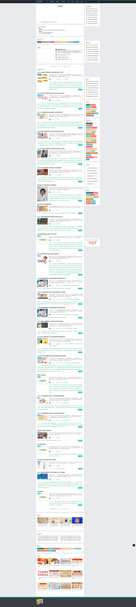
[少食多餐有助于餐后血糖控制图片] (42, 208)
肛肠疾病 (58, 267)
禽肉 (80, 386)
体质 (62, 125)
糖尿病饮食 (43, 350)
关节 (77, 503)
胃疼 (67, 141)
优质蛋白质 (61, 272)
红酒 (54, 162)
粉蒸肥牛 (71, 328)
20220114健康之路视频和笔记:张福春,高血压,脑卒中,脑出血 (50, 216)
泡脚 (72, 1)
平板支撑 (51, 369)
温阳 (54, 200)
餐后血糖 (38, 352)
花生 (52, 388)
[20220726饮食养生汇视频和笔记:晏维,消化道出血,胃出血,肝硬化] (42, 97)
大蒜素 (64, 267)
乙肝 (54, 158)
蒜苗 (79, 388)
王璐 (54, 350)
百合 (74, 242)
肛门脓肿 (62, 269)
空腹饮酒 (45, 162)
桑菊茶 (93, 150)
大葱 (76, 269)
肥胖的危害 (47, 303)
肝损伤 (76, 158)
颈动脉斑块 (42, 485)
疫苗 (46, 160)
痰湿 (69, 424)
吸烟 (66, 103)
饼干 (59, 106)
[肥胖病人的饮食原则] (42, 381)
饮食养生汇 (39, 74)
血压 (53, 122)
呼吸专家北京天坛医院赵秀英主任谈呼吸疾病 (46, 185)
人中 (79, 106)
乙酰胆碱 (60, 246)
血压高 (51, 230)
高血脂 (48, 158)
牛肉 (66, 158)
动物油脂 (64, 390)
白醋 (45, 179)
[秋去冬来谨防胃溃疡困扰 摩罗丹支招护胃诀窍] (42, 240)
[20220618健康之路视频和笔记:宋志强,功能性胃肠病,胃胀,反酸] (42, 135)
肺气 (82, 87)
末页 (68, 66)
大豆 (61, 384)
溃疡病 (67, 242)
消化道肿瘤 (79, 104)
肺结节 (52, 200)
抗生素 (77, 501)
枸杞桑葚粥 (94, 136)
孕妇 (39, 104)
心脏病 (48, 226)
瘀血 (61, 426)
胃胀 (68, 141)
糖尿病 (46, 122)
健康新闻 (58, 192)
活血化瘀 (56, 196)
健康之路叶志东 (42, 487)
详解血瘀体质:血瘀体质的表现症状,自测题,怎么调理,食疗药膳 (98, 17)
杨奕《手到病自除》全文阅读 (65, 54)
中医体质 (77, 1)
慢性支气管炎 (61, 82)
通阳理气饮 (88, 138)
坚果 (57, 125)
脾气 (52, 160)
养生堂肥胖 (77, 343)
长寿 (62, 423)
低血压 (45, 226)
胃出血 (42, 104)
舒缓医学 (93, 203)
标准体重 (50, 177)
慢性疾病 (75, 348)
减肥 (42, 122)
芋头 (75, 106)
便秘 (58, 263)
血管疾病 (64, 103)
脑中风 (76, 226)
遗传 (79, 367)
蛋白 (53, 89)
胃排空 (38, 181)
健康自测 (59, 57)
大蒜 (59, 265)
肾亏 (67, 423)
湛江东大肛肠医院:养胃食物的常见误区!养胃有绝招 (48, 253)
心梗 (48, 104)
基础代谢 (51, 85)
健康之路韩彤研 (71, 548)
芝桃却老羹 (88, 131)
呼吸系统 (50, 198)
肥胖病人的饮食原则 (41, 375)
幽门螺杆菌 (56, 104)
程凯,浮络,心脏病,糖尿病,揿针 (93, 85)
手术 (67, 454)
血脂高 (68, 367)
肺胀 (59, 196)
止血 (74, 196)
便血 (55, 267)
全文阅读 (80, 89)
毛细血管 (75, 454)
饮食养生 (55, 82)
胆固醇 (56, 348)
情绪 (56, 144)
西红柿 (57, 160)
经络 (78, 424)
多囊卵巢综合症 (73, 122)
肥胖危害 (41, 369)
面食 (74, 269)
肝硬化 (48, 103)
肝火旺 (43, 424)
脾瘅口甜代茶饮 (93, 142)
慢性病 (50, 228)
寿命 (63, 407)
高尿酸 (40, 127)
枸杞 (46, 177)
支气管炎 (73, 82)
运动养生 (93, 111)
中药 (48, 143)
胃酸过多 (78, 244)
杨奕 (59, 54)
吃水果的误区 (67, 328)
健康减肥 (65, 285)
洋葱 (48, 177)
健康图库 (59, 59)
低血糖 (63, 177)
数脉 (57, 228)
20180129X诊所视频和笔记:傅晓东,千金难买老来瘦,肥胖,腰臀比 (50, 395)
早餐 (38, 350)
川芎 (63, 242)
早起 (75, 248)
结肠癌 (59, 104)
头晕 (66, 226)
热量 (68, 87)
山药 (72, 267)
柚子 (78, 331)
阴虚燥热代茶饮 (89, 144)
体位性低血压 (69, 228)
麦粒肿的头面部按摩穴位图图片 (92, 170)
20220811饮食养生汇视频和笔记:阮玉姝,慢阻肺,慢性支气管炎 (50, 72)
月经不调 (54, 405)
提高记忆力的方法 (89, 192)
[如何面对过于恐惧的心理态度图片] (42, 435)
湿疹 (75, 263)
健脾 (57, 331)
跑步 (68, 125)
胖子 (50, 303)
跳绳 (57, 122)
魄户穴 (76, 423)
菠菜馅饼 (95, 192)
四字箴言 (53, 440)
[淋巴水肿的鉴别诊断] (42, 450)
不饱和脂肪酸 (79, 384)
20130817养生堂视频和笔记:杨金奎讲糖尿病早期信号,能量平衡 (53, 30)
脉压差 (68, 230)
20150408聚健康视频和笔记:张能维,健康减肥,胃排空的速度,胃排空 (51, 307)
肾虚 (51, 423)
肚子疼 (74, 141)
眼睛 (61, 424)
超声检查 (55, 485)
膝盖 (43, 179)
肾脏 (55, 228)
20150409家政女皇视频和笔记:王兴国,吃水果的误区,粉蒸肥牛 (50, 321)
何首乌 (58, 158)
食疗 (86, 1)
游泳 (51, 407)
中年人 (69, 106)
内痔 (65, 269)
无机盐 (77, 388)
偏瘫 (54, 482)
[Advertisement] (60, 14)
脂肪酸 (55, 274)
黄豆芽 (67, 388)
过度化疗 (50, 440)
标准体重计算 (72, 369)
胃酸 (53, 104)
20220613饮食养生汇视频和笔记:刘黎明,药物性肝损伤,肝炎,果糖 (51, 148)
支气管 (77, 85)
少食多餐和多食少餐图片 (46, 33)
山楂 (67, 263)
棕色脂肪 (73, 299)
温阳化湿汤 (95, 148)
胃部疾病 (66, 248)
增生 (50, 248)
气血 (42, 426)
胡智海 (51, 426)
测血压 (64, 230)
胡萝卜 (73, 386)
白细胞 (53, 503)
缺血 (61, 230)
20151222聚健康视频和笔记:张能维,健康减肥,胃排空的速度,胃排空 (51, 278)
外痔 (67, 269)
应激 (47, 141)
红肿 (57, 503)
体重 (77, 125)
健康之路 (57, 1)
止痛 (51, 265)
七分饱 (55, 272)
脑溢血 (67, 405)
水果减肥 (64, 162)
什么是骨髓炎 (40, 491)
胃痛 (64, 263)
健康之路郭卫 (56, 548)
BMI (72, 177)
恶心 (63, 244)
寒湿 (41, 179)
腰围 (60, 125)
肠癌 (50, 103)
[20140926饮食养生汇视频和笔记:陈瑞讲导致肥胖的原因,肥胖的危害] (42, 360)
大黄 (61, 158)
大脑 (64, 143)
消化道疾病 (74, 143)
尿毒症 (64, 226)
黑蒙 (73, 485)
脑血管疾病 (66, 104)
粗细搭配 (63, 198)
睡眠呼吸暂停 (59, 367)
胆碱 (63, 246)
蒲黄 (78, 242)
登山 (71, 125)
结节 (56, 200)
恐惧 (60, 440)
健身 (73, 125)
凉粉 (73, 106)
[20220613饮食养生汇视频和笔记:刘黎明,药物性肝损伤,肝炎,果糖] (42, 153)
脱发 (53, 423)
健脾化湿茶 (77, 285)
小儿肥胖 (45, 367)
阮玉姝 (57, 89)
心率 (43, 407)
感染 (78, 106)
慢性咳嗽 (53, 424)
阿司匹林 (62, 104)
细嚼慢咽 (78, 143)
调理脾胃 (59, 424)
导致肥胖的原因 (67, 369)
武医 (77, 177)
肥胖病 (59, 384)
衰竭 (64, 87)
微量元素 (38, 162)
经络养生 (88, 115)
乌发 (43, 160)
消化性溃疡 (70, 103)
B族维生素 (51, 162)
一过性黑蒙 (63, 485)
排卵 (59, 125)
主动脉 (38, 487)
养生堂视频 (52, 1)
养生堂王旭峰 (51, 345)
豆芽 (71, 386)
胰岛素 (77, 122)
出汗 (45, 143)
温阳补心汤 (94, 138)
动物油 (62, 386)
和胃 (50, 108)
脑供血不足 (71, 482)
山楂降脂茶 (88, 155)
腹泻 (54, 242)
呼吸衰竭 (69, 82)
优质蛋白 (45, 125)
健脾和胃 (70, 331)
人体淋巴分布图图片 (65, 59)
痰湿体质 (65, 420)
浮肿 (47, 424)
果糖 (73, 162)
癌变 (80, 501)
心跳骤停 (93, 201)
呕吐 (65, 244)
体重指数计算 (79, 369)
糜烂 (78, 269)
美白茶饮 (93, 131)
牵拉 (38, 426)
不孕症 (59, 122)
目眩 (78, 226)
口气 (65, 288)
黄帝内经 (60, 468)
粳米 (63, 468)
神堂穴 (78, 423)
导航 (47, 1)
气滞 (73, 407)
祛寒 (42, 181)
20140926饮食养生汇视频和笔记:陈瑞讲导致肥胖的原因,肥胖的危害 (51, 355)
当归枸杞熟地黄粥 (89, 157)
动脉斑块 (51, 485)
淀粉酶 (72, 272)
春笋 (71, 106)
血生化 (64, 424)
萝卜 (58, 179)
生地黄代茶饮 (88, 148)
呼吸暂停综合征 (45, 371)
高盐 (65, 272)
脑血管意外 (56, 303)
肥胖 (44, 122)
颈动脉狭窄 (62, 482)
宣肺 (61, 196)
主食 (62, 122)
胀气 (55, 331)
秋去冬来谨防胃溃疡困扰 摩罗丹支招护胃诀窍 (47, 234)
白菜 (69, 388)
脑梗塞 (58, 482)
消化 (66, 87)
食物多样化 (69, 198)
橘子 (71, 388)
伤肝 (77, 162)
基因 (76, 369)
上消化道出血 (74, 103)
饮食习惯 (76, 367)
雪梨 (58, 390)
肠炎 (49, 104)
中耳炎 (72, 501)
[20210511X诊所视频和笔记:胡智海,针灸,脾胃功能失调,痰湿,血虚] (42, 417)
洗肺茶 (68, 420)
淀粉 (39, 106)
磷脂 (81, 162)
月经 (73, 405)
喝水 (66, 143)
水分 (55, 269)
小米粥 (58, 82)
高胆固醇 (69, 348)
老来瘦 (79, 407)
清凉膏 (87, 142)
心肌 (45, 230)
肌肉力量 (50, 89)
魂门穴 (81, 423)
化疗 (44, 440)
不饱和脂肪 (55, 390)
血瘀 (65, 405)
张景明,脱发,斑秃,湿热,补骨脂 (93, 96)
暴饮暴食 (53, 248)
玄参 (71, 242)
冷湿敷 (97, 194)
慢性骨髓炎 (63, 501)
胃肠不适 (38, 143)
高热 (64, 503)
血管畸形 (47, 108)
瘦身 (44, 288)
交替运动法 (88, 203)
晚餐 (43, 125)
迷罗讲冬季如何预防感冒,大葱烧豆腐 (93, 181)
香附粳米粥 (88, 136)
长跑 (69, 125)
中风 (68, 226)
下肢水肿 (71, 454)
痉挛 (69, 265)
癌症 (42, 440)
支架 (80, 485)
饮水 (39, 144)
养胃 (61, 244)
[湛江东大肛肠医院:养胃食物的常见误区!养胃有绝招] (42, 259)
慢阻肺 (67, 79)
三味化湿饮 (88, 140)
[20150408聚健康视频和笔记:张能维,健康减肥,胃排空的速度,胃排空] (42, 313)
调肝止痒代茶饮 (89, 146)
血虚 (63, 423)
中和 (63, 248)
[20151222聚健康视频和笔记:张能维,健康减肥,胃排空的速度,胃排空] (42, 283)
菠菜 (64, 158)
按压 (49, 485)
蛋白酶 (79, 246)
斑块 (46, 228)
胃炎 (55, 265)
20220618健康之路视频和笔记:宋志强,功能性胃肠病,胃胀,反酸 (50, 131)
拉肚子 (50, 141)
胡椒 (56, 179)
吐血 (42, 106)
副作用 (71, 104)
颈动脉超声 (69, 485)
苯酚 (64, 179)
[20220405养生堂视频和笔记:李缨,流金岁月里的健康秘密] (42, 172)
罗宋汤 (49, 371)
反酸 (46, 141)
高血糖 (69, 423)
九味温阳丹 (88, 111)
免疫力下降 (75, 246)
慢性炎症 (59, 269)
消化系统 (56, 106)
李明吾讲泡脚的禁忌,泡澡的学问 (92, 178)
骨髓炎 (59, 501)
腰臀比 (49, 367)
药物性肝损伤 (60, 160)
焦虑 (61, 141)
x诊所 (68, 1)
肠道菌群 (58, 143)
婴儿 (62, 158)
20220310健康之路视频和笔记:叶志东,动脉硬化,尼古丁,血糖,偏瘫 (51, 472)
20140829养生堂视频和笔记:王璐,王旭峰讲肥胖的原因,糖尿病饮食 (51, 336)
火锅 (70, 246)
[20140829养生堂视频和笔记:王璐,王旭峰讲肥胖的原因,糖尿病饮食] (42, 341)
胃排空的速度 (72, 285)
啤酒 (56, 162)
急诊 (54, 106)
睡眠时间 (69, 162)
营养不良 (59, 177)
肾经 (61, 331)
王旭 (63, 348)
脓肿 (68, 267)
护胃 (71, 179)
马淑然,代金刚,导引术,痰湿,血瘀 (93, 94)
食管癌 (54, 103)
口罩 (55, 198)
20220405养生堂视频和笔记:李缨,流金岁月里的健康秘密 (49, 167)
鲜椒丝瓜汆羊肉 (40, 548)
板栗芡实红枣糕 (89, 125)
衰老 (47, 482)
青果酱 (95, 157)
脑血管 (56, 230)
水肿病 (78, 454)
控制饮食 (73, 367)
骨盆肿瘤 (51, 548)
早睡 (74, 248)
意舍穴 (38, 424)
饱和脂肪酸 (78, 386)
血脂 (48, 125)
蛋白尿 (40, 228)
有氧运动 (80, 122)
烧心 (82, 141)
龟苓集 (92, 115)
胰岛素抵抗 (68, 122)
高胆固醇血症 (59, 348)
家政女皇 (38, 323)
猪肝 (44, 127)
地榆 (55, 250)
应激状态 (42, 143)
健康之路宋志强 (63, 144)
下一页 (65, 66)
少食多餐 (54, 85)
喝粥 (53, 272)
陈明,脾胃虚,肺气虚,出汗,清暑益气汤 (94, 83)
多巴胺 (50, 143)
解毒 (66, 160)
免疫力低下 (55, 367)
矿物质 (60, 386)
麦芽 (60, 265)
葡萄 (62, 503)
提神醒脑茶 (94, 140)
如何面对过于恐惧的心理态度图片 (44, 430)
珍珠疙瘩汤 (65, 548)
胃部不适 (50, 250)
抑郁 (59, 141)
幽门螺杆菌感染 (65, 106)
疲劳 (76, 141)
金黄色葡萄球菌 (73, 503)
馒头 (49, 272)
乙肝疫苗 (72, 160)
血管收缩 (50, 246)
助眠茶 (87, 194)
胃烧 (55, 246)
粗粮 (63, 122)
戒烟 (75, 82)
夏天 (62, 87)
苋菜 (59, 162)
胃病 (71, 263)
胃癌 (52, 103)
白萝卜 (47, 179)
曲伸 (58, 303)
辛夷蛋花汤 (88, 150)
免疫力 (81, 244)
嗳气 (76, 244)
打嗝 (63, 141)
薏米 (72, 269)
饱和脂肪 (51, 390)
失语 (77, 482)
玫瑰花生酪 (95, 127)
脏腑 (56, 198)
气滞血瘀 (79, 405)
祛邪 (53, 196)
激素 (40, 367)
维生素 (50, 160)
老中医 (72, 196)
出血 (69, 104)
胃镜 (78, 141)
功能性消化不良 (54, 141)
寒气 (56, 248)
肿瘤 (56, 103)
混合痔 (69, 269)
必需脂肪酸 (74, 265)
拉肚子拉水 (64, 49)
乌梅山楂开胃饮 (94, 153)
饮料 (57, 85)
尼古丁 (47, 485)
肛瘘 (78, 263)
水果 (72, 162)
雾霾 (63, 196)
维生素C (74, 177)
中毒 (54, 160)
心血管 (81, 365)
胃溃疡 (80, 242)
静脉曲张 (45, 104)
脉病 (65, 485)
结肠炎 (74, 104)
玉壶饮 (87, 159)
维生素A (40, 160)
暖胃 (68, 272)
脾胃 (54, 244)
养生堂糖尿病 (72, 343)
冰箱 (56, 269)
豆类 (50, 388)
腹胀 (65, 242)
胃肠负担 (52, 144)
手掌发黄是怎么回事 (65, 57)
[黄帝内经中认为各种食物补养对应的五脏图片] (42, 465)
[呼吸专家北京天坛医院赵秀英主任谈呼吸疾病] (42, 193)
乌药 (76, 242)
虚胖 (63, 367)
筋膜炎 (81, 179)
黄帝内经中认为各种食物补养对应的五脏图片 (46, 459)
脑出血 (61, 226)
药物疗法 (65, 228)
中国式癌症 (58, 440)
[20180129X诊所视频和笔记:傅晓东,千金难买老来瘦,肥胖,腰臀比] (42, 400)
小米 (68, 331)
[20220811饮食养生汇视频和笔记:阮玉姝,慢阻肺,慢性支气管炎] (42, 78)
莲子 (57, 265)
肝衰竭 (78, 158)
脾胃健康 (66, 424)
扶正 (51, 196)
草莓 (80, 331)
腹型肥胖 (48, 407)
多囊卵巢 (53, 127)
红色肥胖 (66, 299)
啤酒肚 (48, 369)
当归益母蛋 (88, 153)
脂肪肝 (55, 122)
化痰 (79, 196)
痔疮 (73, 263)
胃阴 (80, 248)
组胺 (53, 250)
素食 (80, 269)
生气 (54, 144)
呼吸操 (73, 85)
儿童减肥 (54, 369)
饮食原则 (54, 87)
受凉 (66, 85)
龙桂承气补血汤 (94, 109)
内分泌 (50, 125)
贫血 (56, 501)
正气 (66, 198)
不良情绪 (61, 143)
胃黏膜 (52, 108)
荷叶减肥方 (92, 194)
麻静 (42, 127)
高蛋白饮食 (79, 87)
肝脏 (41, 162)
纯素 (72, 407)
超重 (67, 348)
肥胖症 (51, 348)
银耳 (59, 85)
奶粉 (57, 388)
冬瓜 (66, 384)
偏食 (68, 244)
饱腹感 (70, 87)
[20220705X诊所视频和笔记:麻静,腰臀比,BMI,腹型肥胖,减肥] (42, 116)
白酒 (58, 162)
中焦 (51, 424)
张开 (52, 87)
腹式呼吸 (65, 177)
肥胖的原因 (67, 343)
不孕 (65, 122)
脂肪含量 (52, 274)
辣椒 (51, 179)
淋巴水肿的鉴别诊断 (41, 444)
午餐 (78, 348)
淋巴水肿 (62, 454)
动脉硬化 (52, 482)
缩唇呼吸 (58, 87)
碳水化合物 (69, 85)
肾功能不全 (51, 226)
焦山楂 (61, 267)
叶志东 (77, 485)
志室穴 (41, 424)
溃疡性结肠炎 (79, 103)
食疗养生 (88, 109)
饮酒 (41, 106)
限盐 (47, 230)
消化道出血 (42, 108)
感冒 (49, 365)
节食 (46, 288)
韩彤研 (54, 550)
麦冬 (69, 242)
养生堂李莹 (47, 548)
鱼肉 (66, 125)
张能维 (55, 288)
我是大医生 (63, 1)
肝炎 (46, 103)
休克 (54, 501)
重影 (56, 371)
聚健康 (38, 280)
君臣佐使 (60, 248)
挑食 (57, 244)
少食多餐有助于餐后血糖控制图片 (47, 32)
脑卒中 (74, 226)
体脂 (47, 127)
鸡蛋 (77, 82)
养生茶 (82, 1)
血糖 (48, 160)
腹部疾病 (59, 49)
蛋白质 (78, 265)
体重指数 (53, 177)
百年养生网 (39, 1)
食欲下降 (57, 246)
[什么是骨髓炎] (42, 497)
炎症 (79, 82)
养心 (65, 196)
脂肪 (44, 160)
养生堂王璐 (81, 343)
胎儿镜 (39, 550)
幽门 (51, 104)
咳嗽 (65, 82)
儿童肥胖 (42, 367)
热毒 (60, 503)
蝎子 (49, 179)
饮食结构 (75, 87)
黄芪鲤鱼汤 (94, 129)
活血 (51, 181)
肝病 (52, 158)
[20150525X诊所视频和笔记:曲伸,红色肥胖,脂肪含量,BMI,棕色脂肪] (42, 296)
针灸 (58, 423)
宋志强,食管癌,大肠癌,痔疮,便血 (93, 87)
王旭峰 (72, 348)
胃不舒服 (46, 144)
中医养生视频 (92, 104)
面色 (56, 424)
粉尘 (75, 85)
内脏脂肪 (58, 371)
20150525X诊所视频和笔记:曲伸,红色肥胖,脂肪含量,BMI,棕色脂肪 (51, 292)
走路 (44, 181)
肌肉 (55, 89)
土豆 (49, 106)
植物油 (65, 386)
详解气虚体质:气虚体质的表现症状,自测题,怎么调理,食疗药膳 (98, 10)
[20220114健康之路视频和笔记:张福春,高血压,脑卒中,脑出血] (42, 221)
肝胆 (44, 426)
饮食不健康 (67, 179)
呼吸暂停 (45, 369)
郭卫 (61, 548)
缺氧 (67, 82)
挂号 (75, 179)
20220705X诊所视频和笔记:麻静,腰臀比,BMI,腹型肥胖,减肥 (49, 112)
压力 (61, 106)
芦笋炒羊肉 (88, 201)
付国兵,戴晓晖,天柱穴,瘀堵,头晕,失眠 (94, 92)
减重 (64, 125)
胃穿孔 (52, 244)
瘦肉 (61, 87)
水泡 (62, 179)
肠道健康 (41, 144)
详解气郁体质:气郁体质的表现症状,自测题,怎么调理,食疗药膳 (98, 23)
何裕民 (47, 440)
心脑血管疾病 (59, 103)
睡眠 (65, 141)
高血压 (49, 122)
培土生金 (58, 426)
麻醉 (67, 274)
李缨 (73, 179)
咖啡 (72, 87)
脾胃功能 (54, 426)
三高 (72, 423)
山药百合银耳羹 (89, 123)
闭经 (51, 122)
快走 (71, 143)
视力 (75, 482)
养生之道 (58, 382)
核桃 (56, 386)
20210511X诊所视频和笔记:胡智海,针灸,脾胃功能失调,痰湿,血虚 (50, 413)
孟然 (66, 230)
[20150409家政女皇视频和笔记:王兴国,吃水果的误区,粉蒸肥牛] (42, 325)
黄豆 (63, 384)
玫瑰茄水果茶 (88, 127)
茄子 (61, 162)
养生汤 (87, 104)
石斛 (72, 244)
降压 (80, 226)
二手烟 (77, 196)
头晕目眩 (59, 228)
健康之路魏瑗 (78, 548)
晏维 (54, 108)
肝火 (73, 423)
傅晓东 (44, 409)
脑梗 (76, 104)
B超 (46, 143)
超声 (45, 485)
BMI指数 (69, 407)
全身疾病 (38, 446)
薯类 (69, 160)
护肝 (43, 162)
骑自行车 (53, 407)
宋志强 (58, 144)
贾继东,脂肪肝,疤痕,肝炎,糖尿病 (93, 81)
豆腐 (69, 386)
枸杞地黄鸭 (88, 129)
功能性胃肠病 (54, 143)
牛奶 (80, 267)
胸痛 (40, 407)
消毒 (52, 106)
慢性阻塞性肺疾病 (75, 198)
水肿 (60, 263)
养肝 (48, 162)
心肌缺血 (59, 230)
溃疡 (58, 141)
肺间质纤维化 (61, 200)
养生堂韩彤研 (43, 550)
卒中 (79, 228)
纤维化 (81, 196)
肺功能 (64, 85)
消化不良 (43, 141)
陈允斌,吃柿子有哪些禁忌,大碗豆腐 (92, 173)
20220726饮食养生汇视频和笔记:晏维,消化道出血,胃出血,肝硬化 (51, 93)
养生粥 (93, 113)
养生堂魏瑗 (50, 550)
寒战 (50, 503)
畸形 (44, 106)
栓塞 (71, 485)
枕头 (73, 228)
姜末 (80, 272)
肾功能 (49, 230)
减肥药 (63, 331)
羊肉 (68, 158)
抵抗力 (75, 501)
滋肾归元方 (88, 113)
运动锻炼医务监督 (89, 199)
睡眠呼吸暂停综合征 (54, 365)
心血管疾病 (78, 365)
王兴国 (66, 331)
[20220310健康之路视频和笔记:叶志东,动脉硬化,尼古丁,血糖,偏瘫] (42, 476)
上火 (56, 423)
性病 (62, 228)
